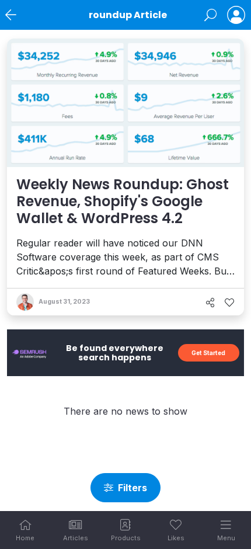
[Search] (210, 15)
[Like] (229, 302)
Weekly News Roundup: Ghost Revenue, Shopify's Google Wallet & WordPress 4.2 (122, 201)
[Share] (210, 302)
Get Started (208, 352)
